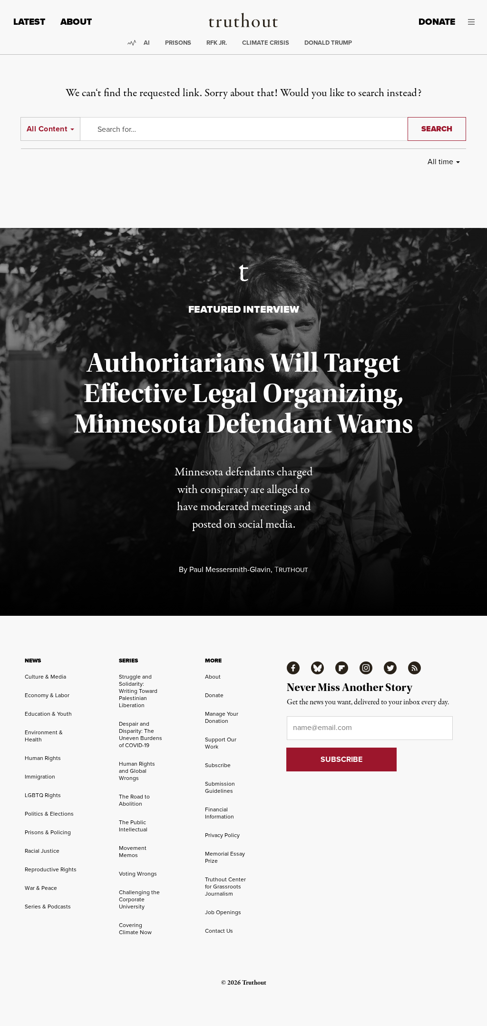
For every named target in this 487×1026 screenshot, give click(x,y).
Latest (29, 22)
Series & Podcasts (48, 906)
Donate (437, 22)
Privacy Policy (222, 835)
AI (147, 42)
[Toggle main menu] (472, 22)
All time (440, 161)
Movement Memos (132, 851)
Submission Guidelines (220, 787)
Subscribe (218, 765)
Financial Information (219, 813)
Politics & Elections (49, 813)
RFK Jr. (216, 42)
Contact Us (219, 931)
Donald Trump (328, 42)
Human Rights (43, 758)
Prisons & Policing (48, 832)
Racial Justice (42, 851)
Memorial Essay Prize (225, 857)
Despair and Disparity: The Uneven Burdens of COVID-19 (140, 735)
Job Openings (223, 912)
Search (436, 128)
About (76, 22)
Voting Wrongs (138, 873)
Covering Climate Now (135, 929)
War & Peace (41, 888)
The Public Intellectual (133, 826)
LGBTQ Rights (43, 795)
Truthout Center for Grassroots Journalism (225, 886)
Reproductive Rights (51, 869)
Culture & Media (45, 676)
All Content (47, 128)
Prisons (178, 42)
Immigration (40, 776)
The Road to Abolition (134, 800)
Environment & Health (44, 736)
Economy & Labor (47, 695)
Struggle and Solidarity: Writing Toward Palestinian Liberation (138, 691)
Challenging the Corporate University (139, 899)
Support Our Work (220, 743)
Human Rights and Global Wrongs (137, 771)
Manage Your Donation (221, 717)
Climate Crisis (265, 42)
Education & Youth (48, 714)
